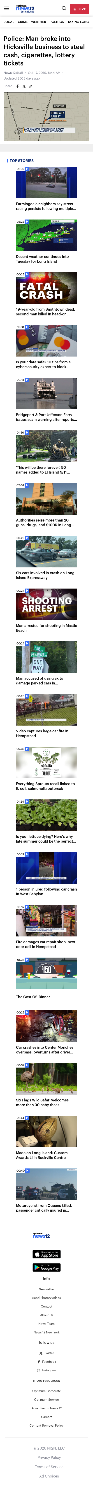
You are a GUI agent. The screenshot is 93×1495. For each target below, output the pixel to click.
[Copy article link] (30, 86)
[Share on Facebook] (17, 86)
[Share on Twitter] (24, 86)
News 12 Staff (13, 73)
